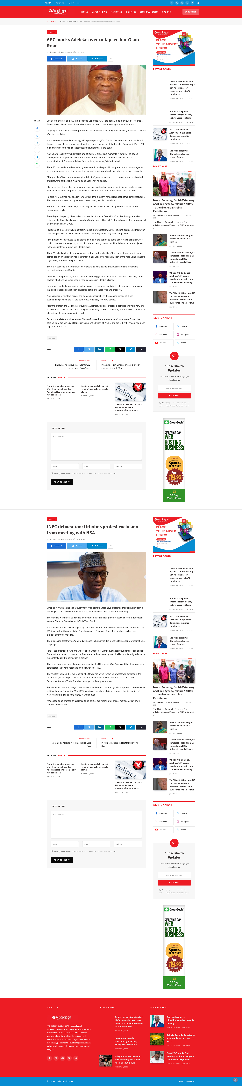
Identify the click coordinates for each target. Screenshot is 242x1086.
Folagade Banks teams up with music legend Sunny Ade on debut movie (128, 1059)
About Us (48, 2)
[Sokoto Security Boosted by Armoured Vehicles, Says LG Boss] (157, 1039)
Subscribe (190, 12)
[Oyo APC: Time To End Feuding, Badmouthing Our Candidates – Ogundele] (157, 1057)
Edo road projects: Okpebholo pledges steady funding (179, 154)
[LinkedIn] (37, 143)
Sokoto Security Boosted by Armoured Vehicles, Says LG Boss (181, 1038)
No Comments (66, 52)
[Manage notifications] (235, 1080)
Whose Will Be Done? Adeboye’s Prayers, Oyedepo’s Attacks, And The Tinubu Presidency (181, 277)
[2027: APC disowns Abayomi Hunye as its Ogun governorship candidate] (130, 392)
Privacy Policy (175, 406)
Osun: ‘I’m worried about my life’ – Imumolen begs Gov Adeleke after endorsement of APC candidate (61, 390)
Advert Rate (60, 2)
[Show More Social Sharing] (110, 58)
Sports (166, 12)
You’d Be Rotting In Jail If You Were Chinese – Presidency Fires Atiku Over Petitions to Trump (182, 298)
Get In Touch (74, 2)
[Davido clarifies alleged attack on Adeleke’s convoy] (160, 240)
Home (84, 12)
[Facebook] (37, 128)
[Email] (37, 150)
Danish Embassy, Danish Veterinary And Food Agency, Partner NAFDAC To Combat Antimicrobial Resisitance (174, 206)
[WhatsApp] (37, 164)
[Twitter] (37, 135)
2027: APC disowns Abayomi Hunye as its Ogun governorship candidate (128, 407)
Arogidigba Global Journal (167, 215)
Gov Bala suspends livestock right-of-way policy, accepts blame (94, 389)
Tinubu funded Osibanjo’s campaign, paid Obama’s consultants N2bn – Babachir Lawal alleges (182, 257)
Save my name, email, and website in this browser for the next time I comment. (85, 473)
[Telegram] (37, 157)
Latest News (99, 12)
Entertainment (149, 12)
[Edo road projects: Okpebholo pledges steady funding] (160, 155)
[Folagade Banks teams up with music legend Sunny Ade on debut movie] (105, 1060)
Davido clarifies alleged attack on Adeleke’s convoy (181, 238)
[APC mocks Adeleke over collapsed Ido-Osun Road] (96, 90)
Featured (51, 32)
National (116, 12)
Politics (131, 12)
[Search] (197, 3)
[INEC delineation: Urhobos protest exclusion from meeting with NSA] (96, 577)
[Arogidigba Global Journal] (59, 12)
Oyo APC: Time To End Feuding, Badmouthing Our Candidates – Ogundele (180, 1056)
